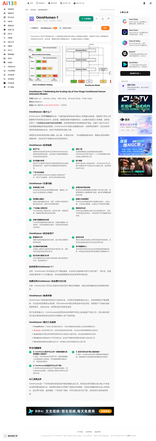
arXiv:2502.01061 (51, 105)
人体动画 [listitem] (45, 21)
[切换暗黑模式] (150, 3)
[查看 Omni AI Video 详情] (135, 43)
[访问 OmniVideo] (125, 64)
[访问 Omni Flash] (125, 21)
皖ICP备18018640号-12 (118, 436)
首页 (26, 10)
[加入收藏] (96, 18)
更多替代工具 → (135, 73)
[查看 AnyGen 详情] (135, 53)
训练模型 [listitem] (38, 21)
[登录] (144, 3)
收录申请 (89, 432)
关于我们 (80, 432)
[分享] (102, 18)
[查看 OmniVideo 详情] (135, 64)
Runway (37, 330)
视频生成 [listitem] (59, 21)
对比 (105, 28)
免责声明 (97, 432)
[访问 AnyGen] (125, 53)
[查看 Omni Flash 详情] (135, 21)
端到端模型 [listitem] (52, 21)
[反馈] (108, 18)
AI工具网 (56, 436)
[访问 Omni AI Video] (125, 43)
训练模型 (33, 10)
